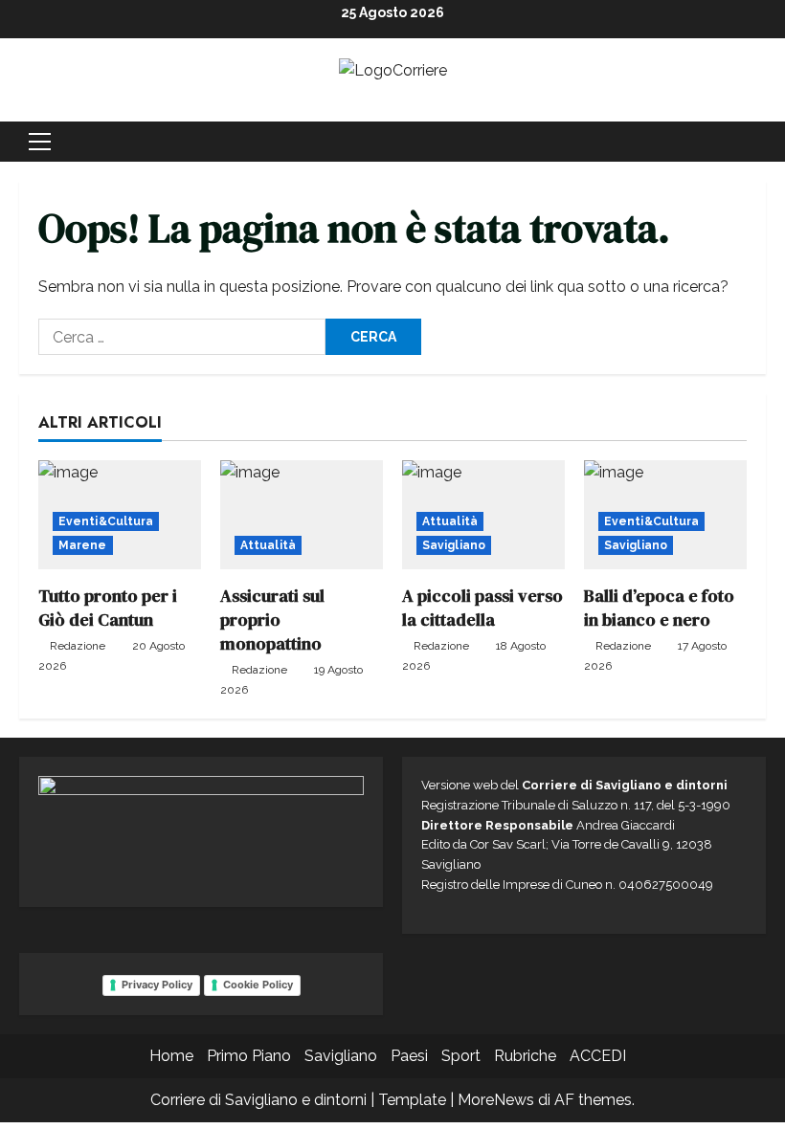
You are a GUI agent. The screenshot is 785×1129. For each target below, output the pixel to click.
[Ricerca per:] (181, 337)
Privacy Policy (157, 984)
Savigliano (453, 545)
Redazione (77, 646)
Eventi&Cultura (105, 521)
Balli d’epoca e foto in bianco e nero (659, 607)
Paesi (409, 1056)
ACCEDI (598, 1056)
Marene (82, 545)
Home (171, 1056)
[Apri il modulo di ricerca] (760, 141)
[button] (39, 142)
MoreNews (496, 1100)
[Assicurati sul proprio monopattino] (301, 514)
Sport (461, 1056)
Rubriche (525, 1056)
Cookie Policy (258, 984)
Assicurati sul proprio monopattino (272, 619)
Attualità (268, 545)
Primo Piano (249, 1056)
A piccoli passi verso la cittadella (482, 607)
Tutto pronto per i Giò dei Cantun (107, 607)
